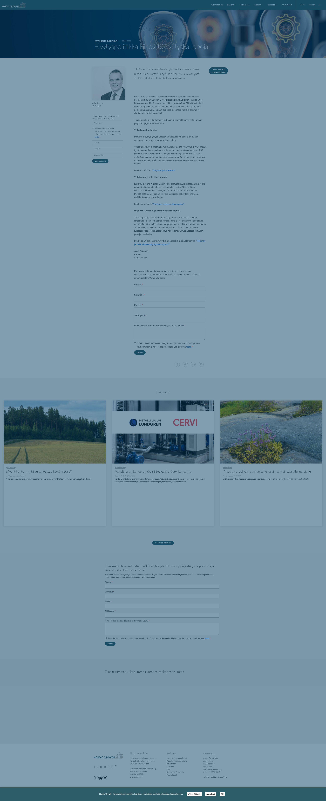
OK (222, 794)
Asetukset (210, 794)
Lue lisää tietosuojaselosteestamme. (168, 794)
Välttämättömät (194, 794)
